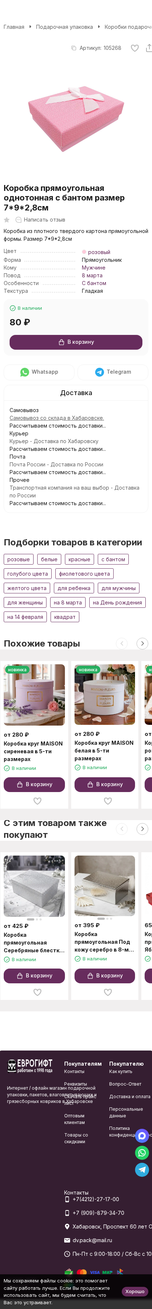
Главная (14, 27)
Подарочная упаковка (64, 27)
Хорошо (135, 1291)
